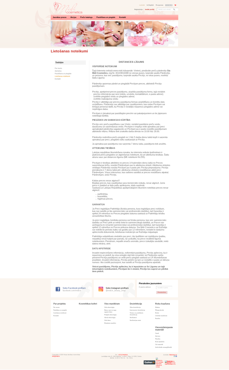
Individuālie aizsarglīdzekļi (163, 347)
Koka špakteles (159, 341)
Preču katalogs (86, 17)
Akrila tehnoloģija (109, 317)
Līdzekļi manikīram (161, 315)
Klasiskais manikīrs (110, 323)
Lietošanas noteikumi (62, 76)
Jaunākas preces (59, 17)
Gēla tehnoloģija (109, 307)
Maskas (157, 307)
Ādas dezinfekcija (135, 307)
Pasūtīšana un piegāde (105, 17)
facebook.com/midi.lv (72, 290)
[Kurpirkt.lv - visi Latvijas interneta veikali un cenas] (160, 367)
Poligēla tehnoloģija (110, 314)
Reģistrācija (138, 9)
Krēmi (157, 313)
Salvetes (157, 336)
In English (150, 5)
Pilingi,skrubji (159, 310)
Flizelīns (157, 339)
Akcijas (73, 17)
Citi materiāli (159, 344)
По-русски (159, 5)
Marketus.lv (173, 355)
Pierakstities (162, 292)
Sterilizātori (133, 317)
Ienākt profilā (149, 9)
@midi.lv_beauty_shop (115, 290)
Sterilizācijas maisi (135, 320)
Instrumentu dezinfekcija (137, 310)
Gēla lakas (107, 320)
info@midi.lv (56, 356)
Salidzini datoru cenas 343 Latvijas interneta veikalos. (170, 362)
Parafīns (157, 318)
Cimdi (157, 333)
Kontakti (122, 17)
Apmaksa (58, 71)
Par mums (58, 68)
